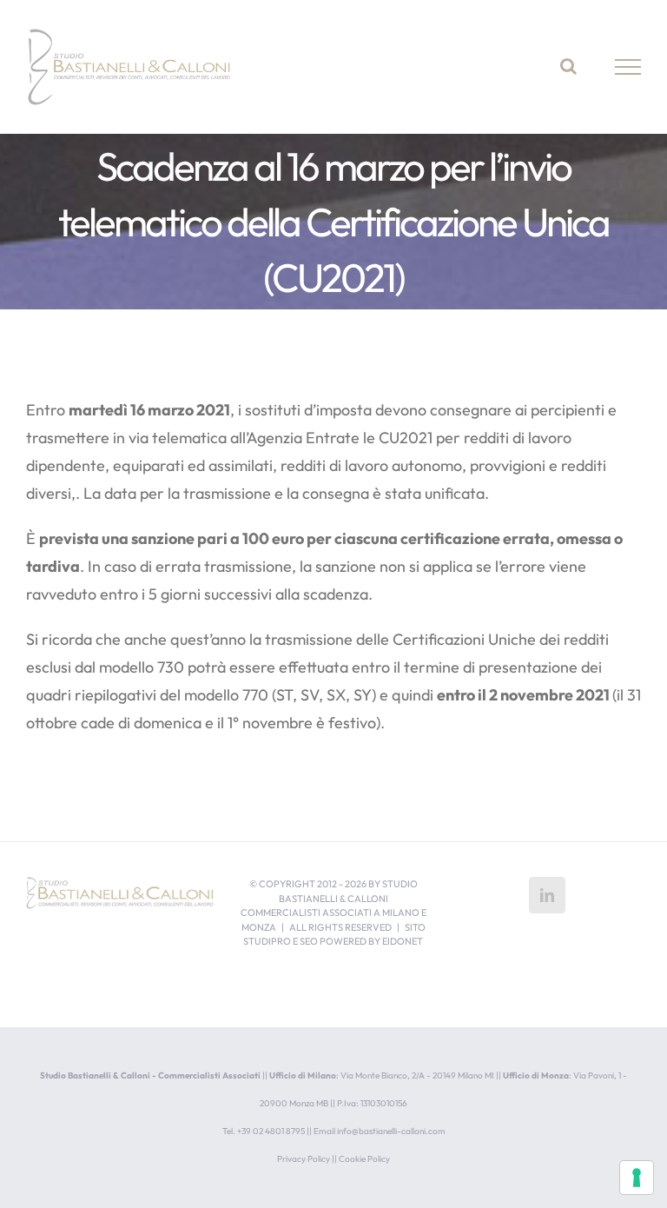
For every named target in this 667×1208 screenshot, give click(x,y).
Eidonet (402, 941)
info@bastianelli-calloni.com (391, 1131)
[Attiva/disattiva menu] (628, 67)
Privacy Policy (303, 1159)
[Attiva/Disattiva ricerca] (568, 66)
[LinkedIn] (547, 895)
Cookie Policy (364, 1159)
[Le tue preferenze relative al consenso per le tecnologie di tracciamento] (636, 1177)
